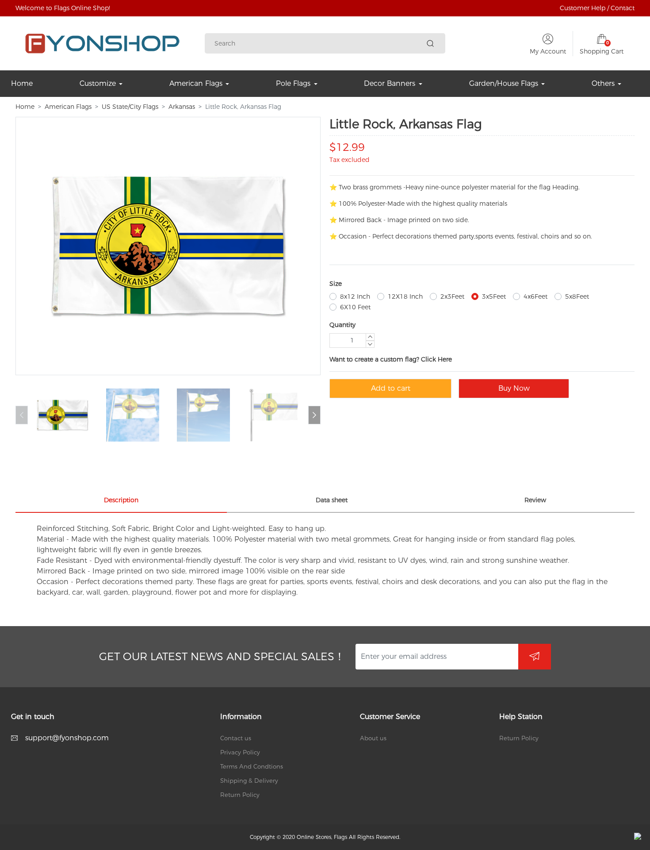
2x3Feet (452, 296)
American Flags (68, 107)
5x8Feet (577, 296)
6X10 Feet (355, 307)
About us (373, 738)
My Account (548, 51)
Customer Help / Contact (597, 8)
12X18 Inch (405, 296)
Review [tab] (535, 500)
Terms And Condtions (251, 766)
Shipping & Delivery (249, 780)
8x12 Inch (355, 296)
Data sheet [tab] (332, 500)
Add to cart (390, 388)
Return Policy (240, 794)
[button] (314, 415)
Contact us (235, 738)
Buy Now (514, 388)
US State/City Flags (130, 107)
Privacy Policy (240, 752)
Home (24, 107)
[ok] (534, 656)
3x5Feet (494, 296)
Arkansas (181, 107)
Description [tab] (121, 500)
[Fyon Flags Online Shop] (102, 43)
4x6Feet (535, 296)
